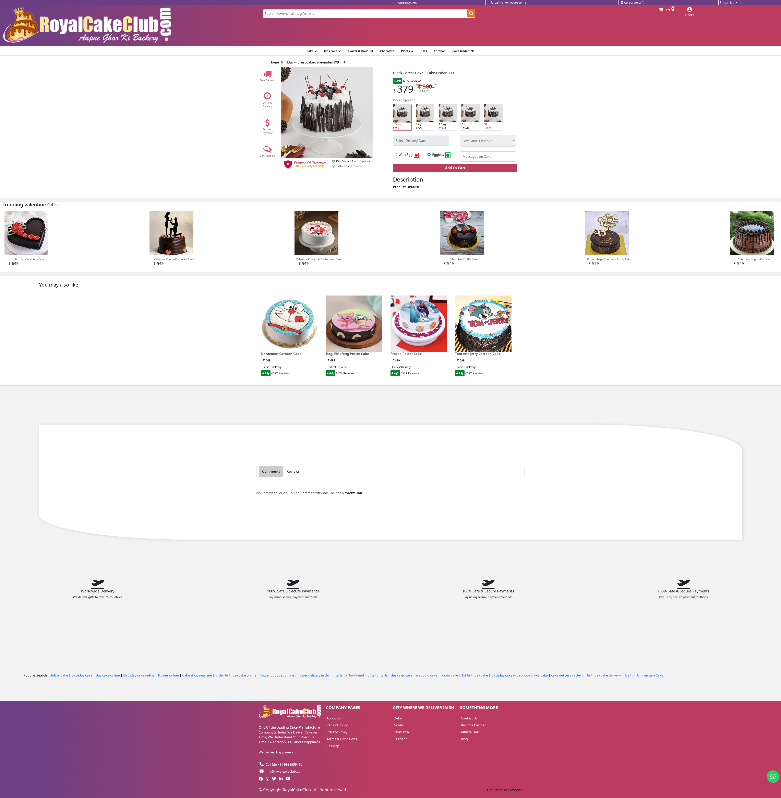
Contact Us (469, 718)
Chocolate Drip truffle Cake (754, 259)
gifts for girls (378, 675)
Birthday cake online (139, 675)
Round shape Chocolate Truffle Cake (609, 259)
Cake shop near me (197, 675)
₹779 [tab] (419, 126)
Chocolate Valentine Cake (29, 259)
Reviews (293, 471)
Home (274, 62)
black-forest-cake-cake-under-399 (313, 62)
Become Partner (473, 725)
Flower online (169, 675)
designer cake (402, 675)
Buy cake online (108, 675)
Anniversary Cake (650, 675)
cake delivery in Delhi (567, 675)
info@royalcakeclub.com (284, 771)
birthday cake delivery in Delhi (610, 675)
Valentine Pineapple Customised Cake (319, 259)
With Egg (406, 154)
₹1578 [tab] (465, 126)
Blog (464, 739)
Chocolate (387, 51)
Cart (666, 9)
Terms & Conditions (342, 739)
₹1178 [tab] (442, 126)
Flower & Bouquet (360, 51)
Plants (406, 51)
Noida (398, 725)
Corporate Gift (634, 2)
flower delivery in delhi (315, 675)
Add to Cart (455, 167)
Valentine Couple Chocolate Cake (174, 259)
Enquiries (727, 2)
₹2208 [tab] (487, 126)
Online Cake (59, 675)
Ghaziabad (402, 732)
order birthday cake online (236, 675)
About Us (334, 718)
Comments (271, 471)
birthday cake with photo (511, 675)
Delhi (398, 718)
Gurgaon (401, 739)
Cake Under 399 (463, 51)
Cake (310, 51)
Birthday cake (82, 675)
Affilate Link (470, 732)
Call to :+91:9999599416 (510, 2)
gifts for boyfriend (350, 675)
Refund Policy (337, 725)
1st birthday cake (475, 675)
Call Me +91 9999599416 (284, 764)
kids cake (541, 675)
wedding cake (427, 675)
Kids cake (331, 51)
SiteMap (333, 746)
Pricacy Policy (337, 732)
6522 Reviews (412, 81)
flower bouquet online (277, 675)
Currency (407, 2)
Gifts (423, 51)
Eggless (438, 154)
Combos (439, 51)
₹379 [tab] (397, 126)
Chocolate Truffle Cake (464, 259)
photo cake (450, 675)
